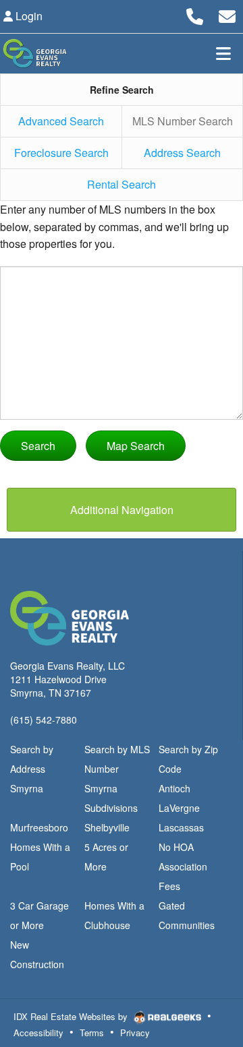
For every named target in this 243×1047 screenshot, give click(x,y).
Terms (92, 1032)
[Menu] (223, 53)
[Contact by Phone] (194, 14)
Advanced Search (61, 121)
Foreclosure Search (61, 152)
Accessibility (38, 1032)
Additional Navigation (121, 509)
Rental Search (121, 184)
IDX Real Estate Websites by (72, 1016)
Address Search (182, 152)
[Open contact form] (227, 14)
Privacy (135, 1032)
